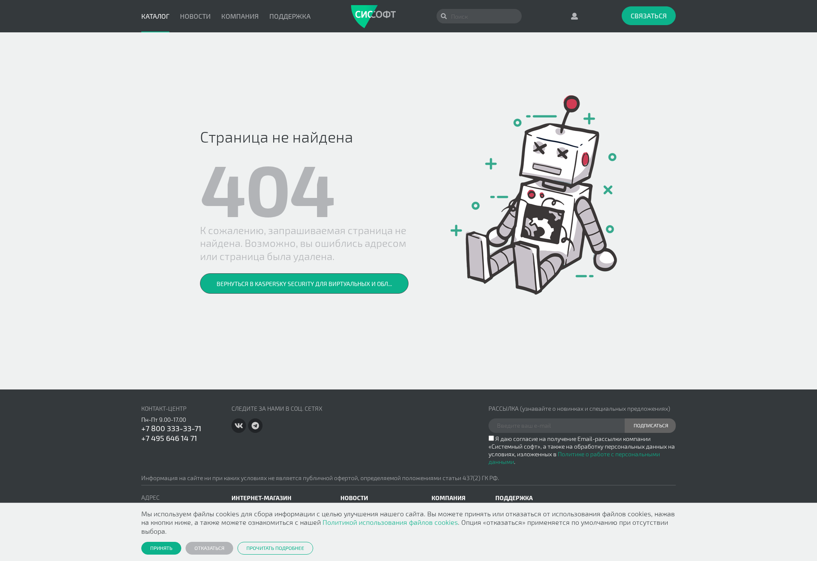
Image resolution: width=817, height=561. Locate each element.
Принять (161, 548)
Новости (195, 16)
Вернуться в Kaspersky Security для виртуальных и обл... (304, 283)
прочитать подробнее (275, 548)
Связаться (649, 15)
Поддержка (290, 16)
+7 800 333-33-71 (171, 428)
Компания (240, 16)
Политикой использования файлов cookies (390, 522)
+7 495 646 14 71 (169, 438)
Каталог (155, 16)
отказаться (209, 548)
